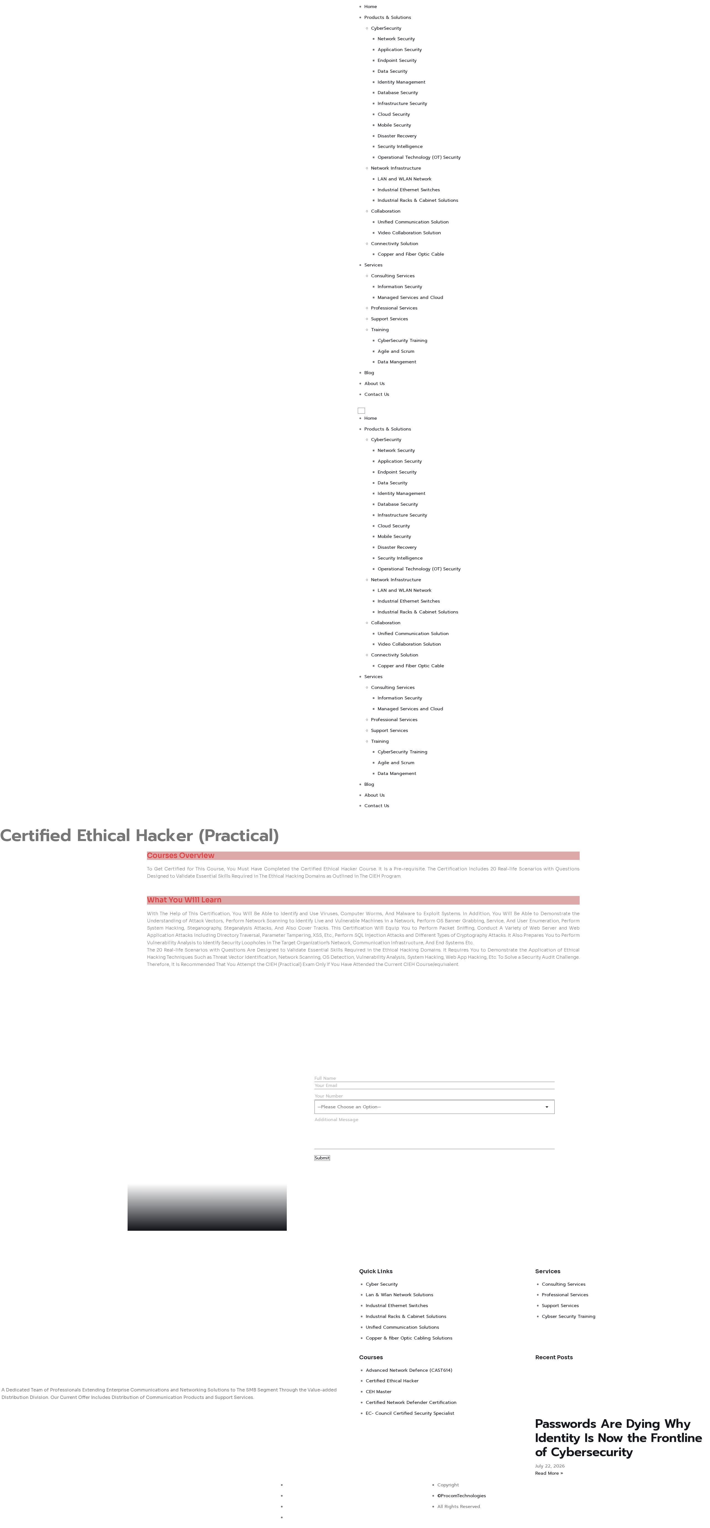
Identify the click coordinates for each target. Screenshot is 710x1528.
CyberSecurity (386, 28)
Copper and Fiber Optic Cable (411, 254)
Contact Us (376, 394)
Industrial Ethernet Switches (409, 190)
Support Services (389, 319)
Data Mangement (397, 362)
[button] (361, 411)
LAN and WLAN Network (405, 179)
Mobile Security (394, 125)
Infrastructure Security (402, 103)
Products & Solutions (387, 17)
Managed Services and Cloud (410, 297)
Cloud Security (394, 114)
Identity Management (401, 82)
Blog (369, 372)
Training (380, 329)
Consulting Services (393, 276)
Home (370, 6)
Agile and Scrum (396, 351)
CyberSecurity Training (402, 340)
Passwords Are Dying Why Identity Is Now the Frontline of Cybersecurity (618, 1437)
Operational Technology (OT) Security (419, 157)
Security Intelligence (400, 146)
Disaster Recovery (397, 136)
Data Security (392, 71)
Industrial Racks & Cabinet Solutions (418, 200)
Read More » (549, 1473)
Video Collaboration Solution (409, 233)
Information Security (400, 286)
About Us (374, 383)
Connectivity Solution (394, 243)
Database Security (398, 92)
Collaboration (385, 211)
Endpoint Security (397, 60)
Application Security (400, 49)
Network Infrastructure (396, 168)
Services (373, 265)
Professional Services (394, 308)
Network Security (396, 39)
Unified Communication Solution (413, 222)
